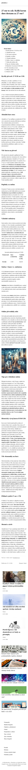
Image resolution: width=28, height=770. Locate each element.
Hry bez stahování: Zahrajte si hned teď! (12, 682)
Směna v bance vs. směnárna (13, 60)
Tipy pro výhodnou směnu (12, 64)
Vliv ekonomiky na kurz (12, 67)
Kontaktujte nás (16, 557)
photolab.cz (4, 2)
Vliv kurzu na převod (11, 54)
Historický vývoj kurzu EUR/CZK (14, 66)
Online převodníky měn (11, 62)
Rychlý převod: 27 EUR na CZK (14, 50)
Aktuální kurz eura (10, 52)
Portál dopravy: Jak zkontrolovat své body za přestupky (11, 632)
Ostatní (25, 563)
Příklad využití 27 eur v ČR (12, 69)
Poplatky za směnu (10, 56)
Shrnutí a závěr (9, 71)
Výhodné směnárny (11, 58)
